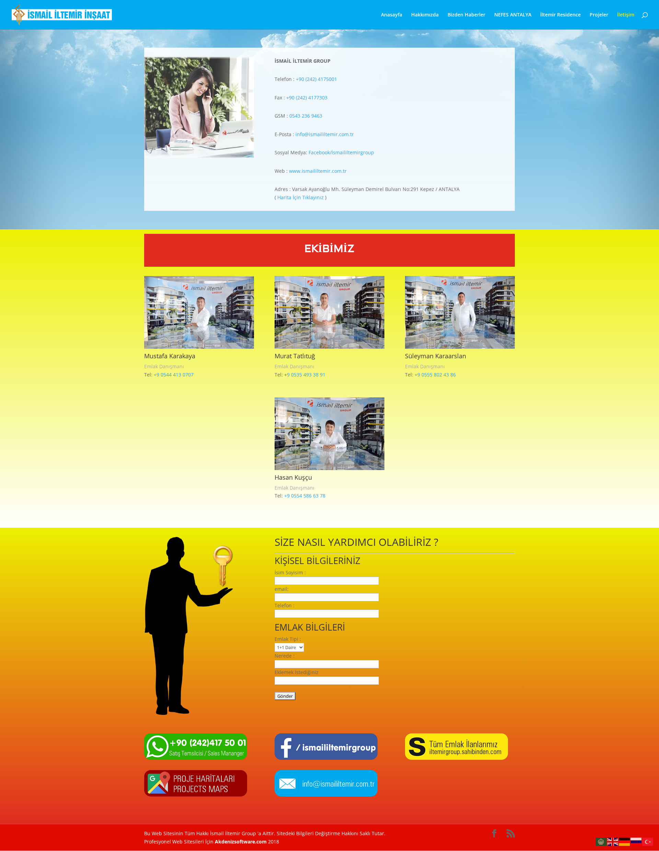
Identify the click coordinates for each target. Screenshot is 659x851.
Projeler (599, 15)
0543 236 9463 (306, 115)
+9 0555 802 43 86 (435, 374)
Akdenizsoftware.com (241, 841)
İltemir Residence (560, 15)
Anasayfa (391, 15)
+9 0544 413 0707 (174, 374)
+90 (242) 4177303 (306, 97)
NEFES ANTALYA (512, 15)
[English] (613, 841)
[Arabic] (601, 841)
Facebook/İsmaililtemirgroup (341, 152)
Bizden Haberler (466, 15)
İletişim (625, 15)
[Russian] (636, 841)
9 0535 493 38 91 (306, 374)
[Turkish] (648, 841)
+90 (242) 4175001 (316, 79)
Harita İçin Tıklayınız (300, 197)
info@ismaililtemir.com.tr (325, 134)
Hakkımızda (425, 15)
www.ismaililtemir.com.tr (318, 171)
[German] (625, 841)
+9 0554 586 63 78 (304, 495)
